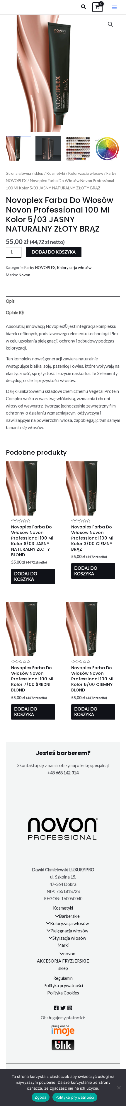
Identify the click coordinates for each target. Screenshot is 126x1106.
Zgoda (40, 1097)
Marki (63, 945)
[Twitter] (63, 1008)
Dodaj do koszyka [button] (25, 576)
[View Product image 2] (48, 148)
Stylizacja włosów (69, 938)
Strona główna (18, 173)
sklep (38, 173)
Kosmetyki (56, 173)
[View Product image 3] (78, 148)
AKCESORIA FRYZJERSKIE (63, 960)
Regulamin (63, 978)
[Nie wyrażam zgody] (119, 1087)
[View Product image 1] (18, 148)
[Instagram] (69, 1008)
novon (69, 953)
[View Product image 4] (107, 148)
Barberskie (69, 916)
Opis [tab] (10, 301)
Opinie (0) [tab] (15, 312)
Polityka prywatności (63, 985)
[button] (83, 7)
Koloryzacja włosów (85, 173)
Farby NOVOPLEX (39, 267)
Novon (24, 275)
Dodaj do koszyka (54, 251)
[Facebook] (56, 1008)
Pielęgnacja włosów (69, 930)
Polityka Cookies (63, 992)
